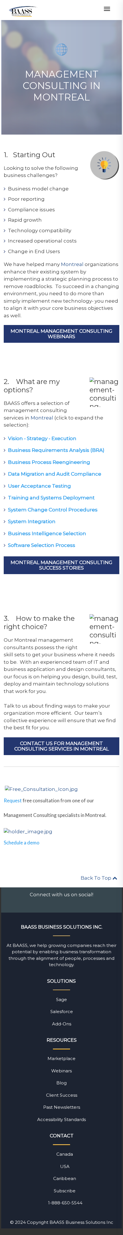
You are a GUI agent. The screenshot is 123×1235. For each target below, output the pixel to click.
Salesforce (61, 1011)
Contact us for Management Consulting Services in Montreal (61, 746)
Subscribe (65, 1190)
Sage (61, 999)
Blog (61, 1083)
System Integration (31, 521)
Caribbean (64, 1178)
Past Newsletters (61, 1107)
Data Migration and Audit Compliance (54, 474)
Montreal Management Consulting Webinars (61, 333)
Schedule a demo (21, 843)
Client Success (61, 1095)
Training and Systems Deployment (51, 498)
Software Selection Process (41, 545)
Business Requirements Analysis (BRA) (56, 450)
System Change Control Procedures (53, 510)
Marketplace (61, 1058)
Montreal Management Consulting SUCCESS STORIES (61, 565)
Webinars (61, 1071)
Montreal (72, 264)
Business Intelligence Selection (47, 533)
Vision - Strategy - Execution (42, 438)
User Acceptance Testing (39, 486)
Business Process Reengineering (49, 462)
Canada (64, 1154)
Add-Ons (61, 1024)
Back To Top (96, 878)
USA (65, 1166)
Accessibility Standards (61, 1119)
